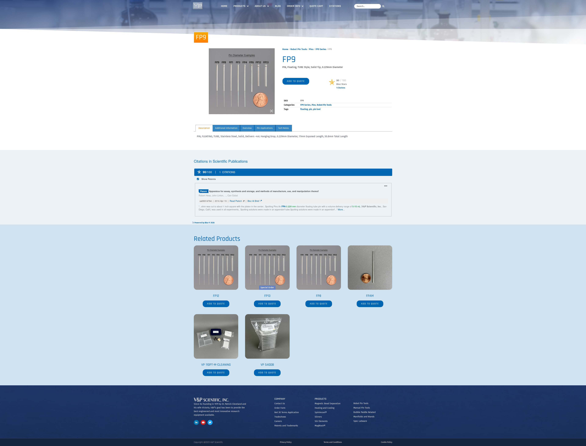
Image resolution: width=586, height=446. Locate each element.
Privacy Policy (285, 442)
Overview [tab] (247, 128)
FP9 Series (321, 49)
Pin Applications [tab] (265, 128)
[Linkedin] (196, 422)
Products (239, 6)
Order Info (293, 6)
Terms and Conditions (333, 442)
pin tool (316, 109)
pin (310, 109)
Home (224, 6)
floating (304, 109)
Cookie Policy (386, 442)
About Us (260, 6)
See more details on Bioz (383, 222)
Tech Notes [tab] (283, 128)
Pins (311, 49)
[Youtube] (203, 422)
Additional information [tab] (226, 128)
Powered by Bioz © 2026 (339, 92)
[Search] (384, 6)
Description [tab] (204, 128)
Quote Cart (316, 6)
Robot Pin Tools (298, 49)
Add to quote (296, 81)
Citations (335, 6)
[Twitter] (210, 422)
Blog (278, 6)
